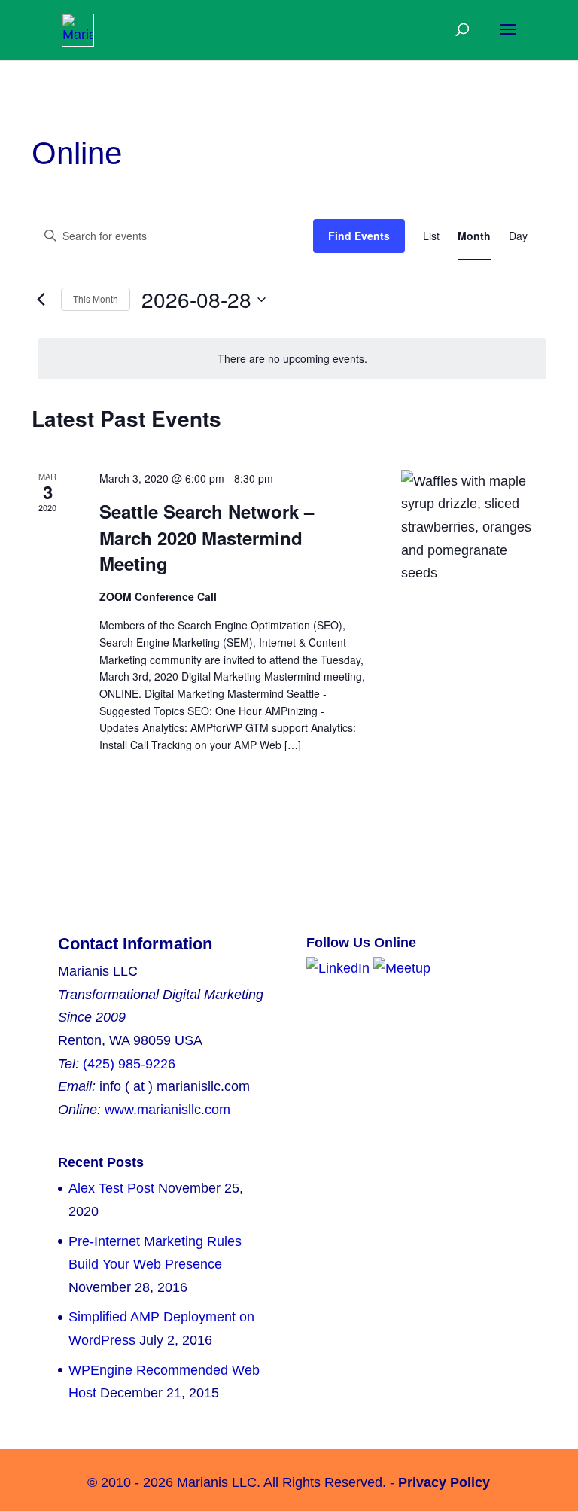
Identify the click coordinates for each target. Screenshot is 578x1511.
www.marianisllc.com (167, 1109)
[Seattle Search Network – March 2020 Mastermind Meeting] (473, 527)
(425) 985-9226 (129, 1063)
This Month (95, 298)
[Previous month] (41, 300)
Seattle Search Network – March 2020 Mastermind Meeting (206, 536)
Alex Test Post (111, 1188)
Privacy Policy (444, 1482)
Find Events (359, 235)
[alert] (292, 358)
